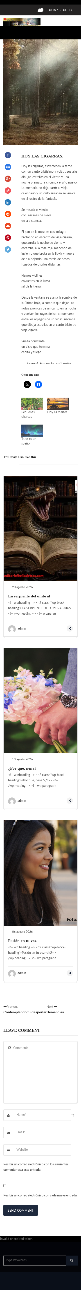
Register (66, 10)
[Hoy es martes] (58, 404)
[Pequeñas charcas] (32, 404)
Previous (25, 1009)
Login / (53, 10)
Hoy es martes (57, 412)
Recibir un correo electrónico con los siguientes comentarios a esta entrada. (35, 1167)
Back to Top (62, 1284)
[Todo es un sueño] (32, 431)
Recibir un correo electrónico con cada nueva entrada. (40, 1195)
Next (55, 1009)
